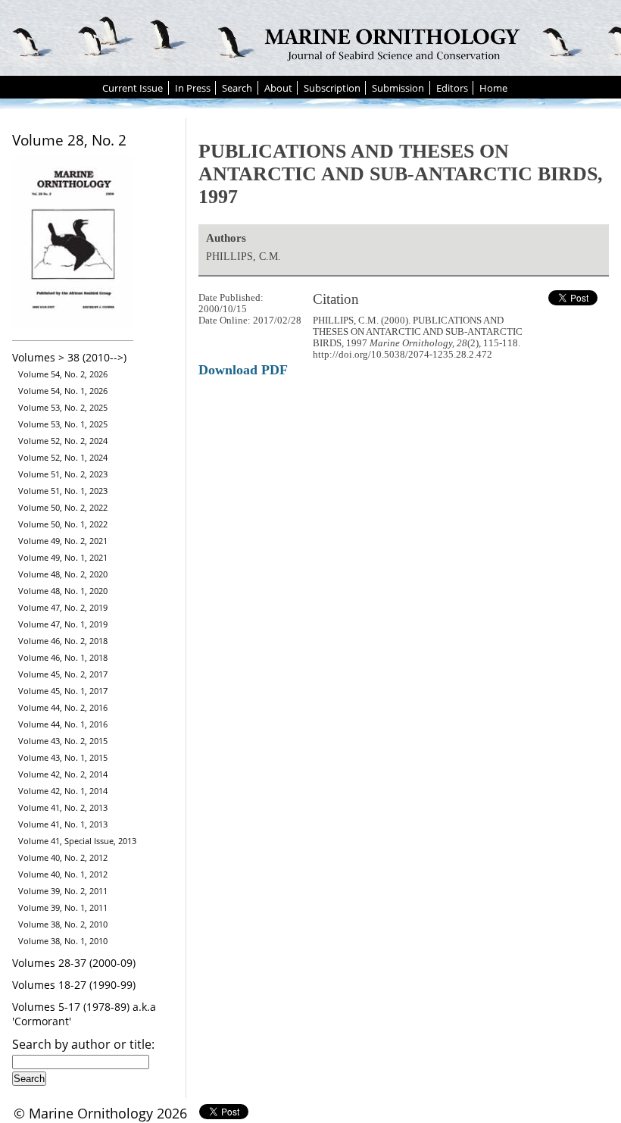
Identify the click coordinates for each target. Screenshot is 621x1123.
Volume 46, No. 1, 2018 (63, 657)
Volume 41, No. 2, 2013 (63, 807)
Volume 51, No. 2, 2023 (63, 474)
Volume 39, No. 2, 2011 (63, 890)
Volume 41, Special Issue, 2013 (77, 840)
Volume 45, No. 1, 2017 (63, 690)
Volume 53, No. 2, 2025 (63, 407)
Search (237, 88)
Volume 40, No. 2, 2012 (63, 857)
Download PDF (243, 369)
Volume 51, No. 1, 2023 (63, 490)
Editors (452, 88)
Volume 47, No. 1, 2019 (63, 624)
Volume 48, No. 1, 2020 (63, 590)
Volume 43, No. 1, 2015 (63, 757)
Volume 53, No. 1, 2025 (63, 424)
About (278, 88)
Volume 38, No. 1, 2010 (63, 940)
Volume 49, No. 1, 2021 (63, 557)
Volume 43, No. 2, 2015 (63, 740)
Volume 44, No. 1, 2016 (63, 724)
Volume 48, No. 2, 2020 (63, 574)
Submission (398, 88)
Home (493, 88)
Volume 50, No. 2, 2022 (63, 507)
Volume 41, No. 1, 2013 (63, 824)
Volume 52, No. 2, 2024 (63, 440)
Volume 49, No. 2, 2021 (63, 540)
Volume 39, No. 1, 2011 (63, 907)
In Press (193, 88)
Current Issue (132, 88)
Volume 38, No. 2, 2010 (63, 924)
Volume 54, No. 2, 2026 (63, 374)
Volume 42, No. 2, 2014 (63, 774)
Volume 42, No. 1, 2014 (63, 790)
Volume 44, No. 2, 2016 (63, 707)
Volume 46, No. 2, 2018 (63, 640)
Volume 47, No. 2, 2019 (63, 607)
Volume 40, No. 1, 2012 (63, 874)
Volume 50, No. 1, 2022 (63, 524)
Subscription (332, 88)
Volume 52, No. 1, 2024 (63, 457)
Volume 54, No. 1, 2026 (63, 390)
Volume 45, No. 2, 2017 (63, 674)
